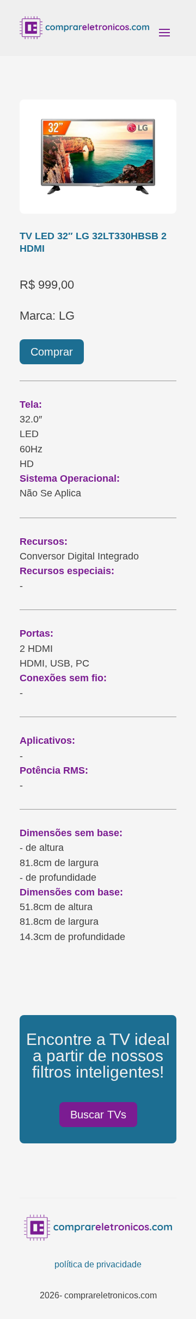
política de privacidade (98, 1264)
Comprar (51, 352)
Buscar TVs (98, 1115)
